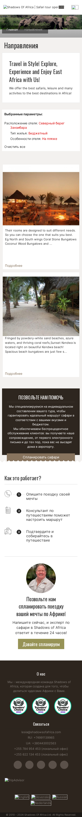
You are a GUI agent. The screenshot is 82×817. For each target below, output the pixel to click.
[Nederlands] (41, 802)
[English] (22, 797)
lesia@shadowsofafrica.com (41, 732)
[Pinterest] (54, 767)
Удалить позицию (6, 127)
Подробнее (13, 265)
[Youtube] (43, 767)
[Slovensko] (40, 797)
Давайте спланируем (41, 644)
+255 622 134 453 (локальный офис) (41, 754)
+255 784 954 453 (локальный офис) (41, 748)
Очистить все (14, 147)
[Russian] (59, 797)
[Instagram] (19, 767)
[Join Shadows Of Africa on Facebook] (31, 767)
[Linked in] (64, 767)
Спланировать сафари (41, 457)
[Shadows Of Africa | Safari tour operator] (33, 7)
